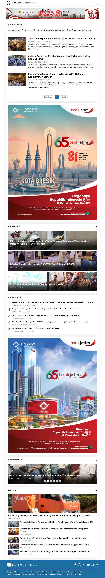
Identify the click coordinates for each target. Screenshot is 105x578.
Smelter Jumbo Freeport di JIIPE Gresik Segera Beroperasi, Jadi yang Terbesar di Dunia (50, 322)
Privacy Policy (57, 572)
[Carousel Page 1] (45, 481)
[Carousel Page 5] (57, 481)
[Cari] (97, 3)
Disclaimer (35, 572)
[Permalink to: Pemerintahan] (95, 460)
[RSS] (97, 564)
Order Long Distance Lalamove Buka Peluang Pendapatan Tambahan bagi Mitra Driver (49, 515)
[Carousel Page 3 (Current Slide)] (51, 481)
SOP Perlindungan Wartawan (50, 574)
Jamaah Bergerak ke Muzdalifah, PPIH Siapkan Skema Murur (62, 38)
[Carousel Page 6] (60, 481)
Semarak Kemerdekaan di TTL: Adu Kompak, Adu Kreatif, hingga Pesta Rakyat (54, 545)
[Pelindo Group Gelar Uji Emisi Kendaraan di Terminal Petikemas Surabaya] (13, 539)
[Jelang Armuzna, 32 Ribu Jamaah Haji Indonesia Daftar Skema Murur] (17, 60)
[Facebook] (75, 564)
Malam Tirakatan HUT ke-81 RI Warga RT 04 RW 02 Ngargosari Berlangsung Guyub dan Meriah (53, 302)
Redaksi (45, 572)
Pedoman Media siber (74, 572)
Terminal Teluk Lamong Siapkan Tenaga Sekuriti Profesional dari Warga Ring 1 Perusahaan (54, 530)
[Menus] (8, 3)
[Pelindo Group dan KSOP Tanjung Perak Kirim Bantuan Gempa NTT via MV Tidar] (13, 552)
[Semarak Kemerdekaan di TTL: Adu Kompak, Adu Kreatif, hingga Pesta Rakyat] (13, 546)
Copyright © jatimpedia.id (17, 572)
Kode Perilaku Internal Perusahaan (20, 574)
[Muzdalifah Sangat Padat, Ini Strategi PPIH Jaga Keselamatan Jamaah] (17, 79)
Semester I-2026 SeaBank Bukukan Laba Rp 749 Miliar (36, 328)
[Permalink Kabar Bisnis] (95, 226)
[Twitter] (84, 564)
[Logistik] (95, 490)
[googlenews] (92, 564)
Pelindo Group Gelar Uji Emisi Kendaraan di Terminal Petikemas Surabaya (53, 538)
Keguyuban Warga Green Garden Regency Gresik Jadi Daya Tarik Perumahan (46, 309)
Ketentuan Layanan (72, 574)
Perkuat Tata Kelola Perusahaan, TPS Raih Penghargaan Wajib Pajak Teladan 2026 (56, 522)
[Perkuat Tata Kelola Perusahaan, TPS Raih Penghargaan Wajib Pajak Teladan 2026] (13, 523)
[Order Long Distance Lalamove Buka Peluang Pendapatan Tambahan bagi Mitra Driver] (52, 503)
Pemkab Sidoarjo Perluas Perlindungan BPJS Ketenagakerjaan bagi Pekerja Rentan (49, 475)
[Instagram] (79, 564)
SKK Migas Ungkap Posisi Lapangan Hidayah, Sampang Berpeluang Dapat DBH (46, 315)
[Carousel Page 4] (54, 481)
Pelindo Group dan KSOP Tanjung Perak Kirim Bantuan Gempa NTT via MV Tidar (55, 551)
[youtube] (88, 564)
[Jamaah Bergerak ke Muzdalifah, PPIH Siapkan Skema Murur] (17, 44)
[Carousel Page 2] (48, 481)
